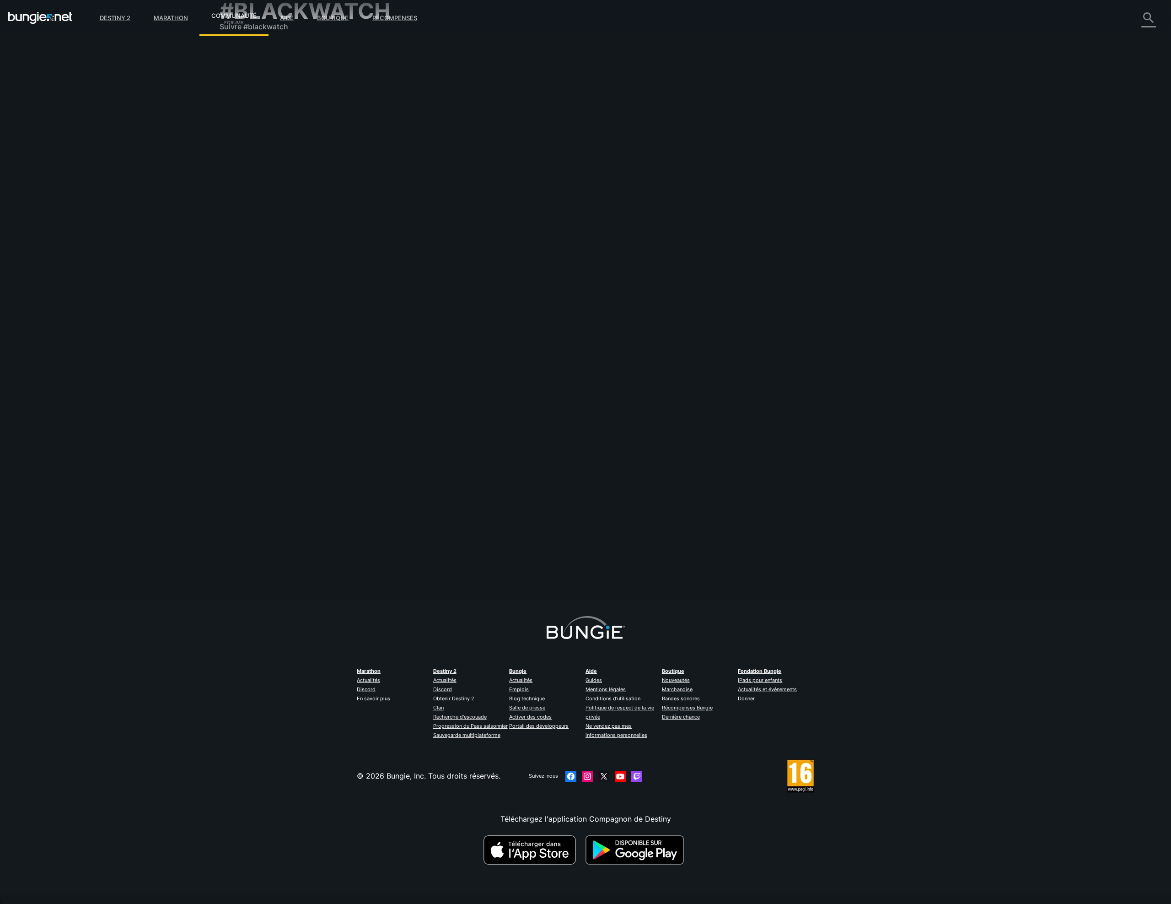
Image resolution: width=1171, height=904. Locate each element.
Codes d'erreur (252, 114)
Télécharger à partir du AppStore (531, 850)
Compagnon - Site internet (272, 160)
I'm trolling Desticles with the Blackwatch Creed (489, 524)
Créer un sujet (433, 120)
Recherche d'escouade (460, 717)
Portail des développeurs (539, 726)
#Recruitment (525, 170)
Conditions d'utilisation (613, 698)
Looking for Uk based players (457, 169)
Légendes (242, 87)
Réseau (238, 123)
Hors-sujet (244, 242)
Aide (287, 18)
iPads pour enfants (760, 680)
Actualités (368, 680)
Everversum (246, 132)
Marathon (171, 18)
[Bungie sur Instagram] (587, 776)
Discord (366, 689)
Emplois (519, 689)
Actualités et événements (767, 689)
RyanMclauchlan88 (438, 179)
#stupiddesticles (727, 525)
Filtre (470, 120)
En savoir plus (373, 698)
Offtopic (583, 525)
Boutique (333, 18)
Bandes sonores (681, 698)
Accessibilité (247, 151)
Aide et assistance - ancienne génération (296, 206)
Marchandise (677, 689)
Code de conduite (252, 272)
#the (552, 170)
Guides (594, 680)
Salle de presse (527, 707)
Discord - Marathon (260, 260)
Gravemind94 (429, 281)
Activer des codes (530, 717)
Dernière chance (681, 717)
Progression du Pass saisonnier (470, 726)
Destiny (40, 18)
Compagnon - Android (265, 178)
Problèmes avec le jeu (264, 141)
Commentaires (251, 68)
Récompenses (394, 18)
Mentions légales (606, 689)
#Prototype (580, 273)
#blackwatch (578, 170)
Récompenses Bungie (687, 707)
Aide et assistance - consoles (277, 196)
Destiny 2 (115, 18)
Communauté (234, 14)
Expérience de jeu (257, 96)
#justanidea (611, 273)
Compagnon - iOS (257, 169)
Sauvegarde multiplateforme (466, 735)
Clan (438, 707)
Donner (746, 698)
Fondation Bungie (759, 671)
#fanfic (518, 273)
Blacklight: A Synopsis (444, 272)
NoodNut (578, 202)
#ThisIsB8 (643, 399)
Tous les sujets (251, 50)
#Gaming (494, 273)
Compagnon (247, 215)
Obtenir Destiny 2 (453, 698)
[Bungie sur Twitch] (636, 776)
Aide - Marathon (254, 251)
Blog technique (527, 698)
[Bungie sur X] (603, 776)
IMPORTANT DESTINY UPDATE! (460, 398)
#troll (604, 525)
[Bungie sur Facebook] (570, 776)
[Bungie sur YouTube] (620, 776)
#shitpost (582, 399)
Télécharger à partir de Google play (637, 850)
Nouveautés (676, 680)
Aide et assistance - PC (266, 187)
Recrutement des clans (265, 224)
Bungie (517, 671)
